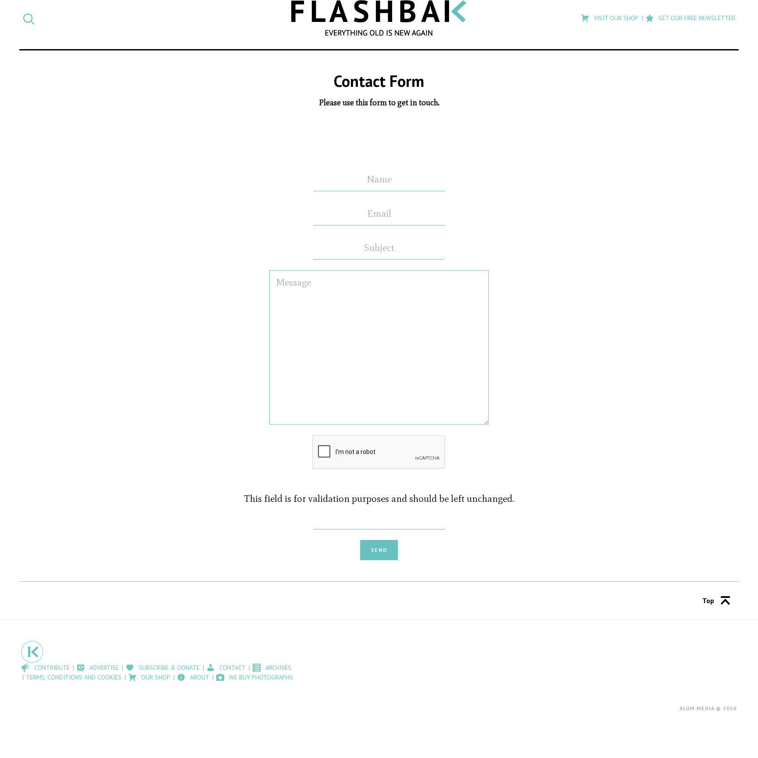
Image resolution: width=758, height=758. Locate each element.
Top (708, 600)
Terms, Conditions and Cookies (74, 677)
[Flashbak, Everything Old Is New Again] (379, 18)
